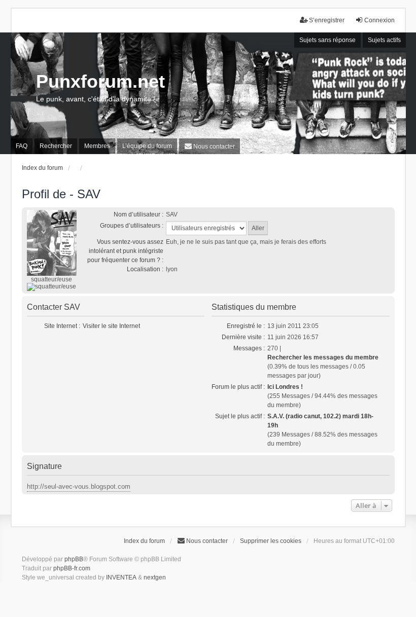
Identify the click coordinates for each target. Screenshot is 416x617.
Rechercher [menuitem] (56, 146)
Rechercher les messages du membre (322, 357)
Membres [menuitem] (97, 146)
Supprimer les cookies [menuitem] (270, 541)
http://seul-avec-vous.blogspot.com (78, 486)
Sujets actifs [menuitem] (384, 40)
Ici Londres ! (285, 386)
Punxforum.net (100, 81)
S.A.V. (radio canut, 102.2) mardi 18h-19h (320, 421)
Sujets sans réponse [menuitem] (327, 40)
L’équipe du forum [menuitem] (147, 146)
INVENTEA (121, 577)
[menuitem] (209, 146)
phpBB (73, 559)
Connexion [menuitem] (379, 20)
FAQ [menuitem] (21, 146)
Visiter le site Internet (111, 326)
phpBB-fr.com (71, 568)
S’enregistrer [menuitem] (326, 20)
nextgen (155, 577)
